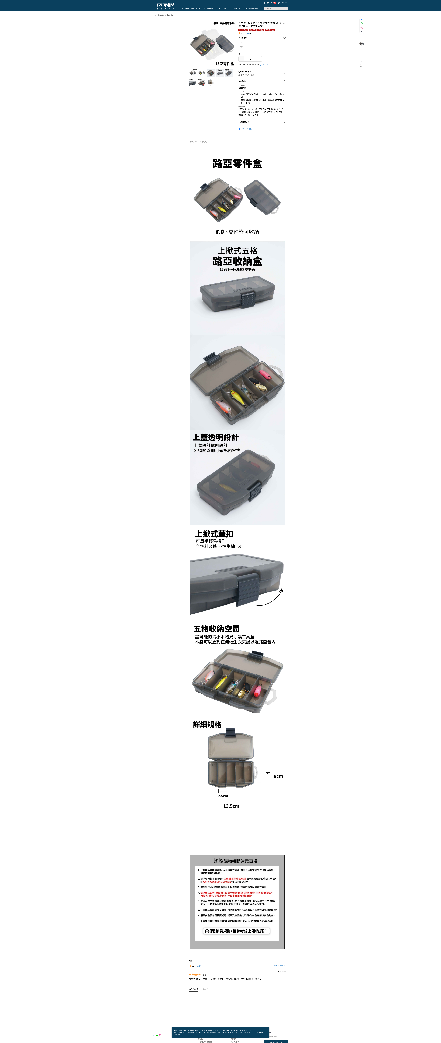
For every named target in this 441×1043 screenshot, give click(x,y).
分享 (242, 129)
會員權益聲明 (235, 1042)
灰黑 (241, 47)
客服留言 (233, 1039)
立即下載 (265, 64)
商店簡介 (201, 1039)
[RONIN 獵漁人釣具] (165, 6)
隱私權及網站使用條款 (205, 1042)
